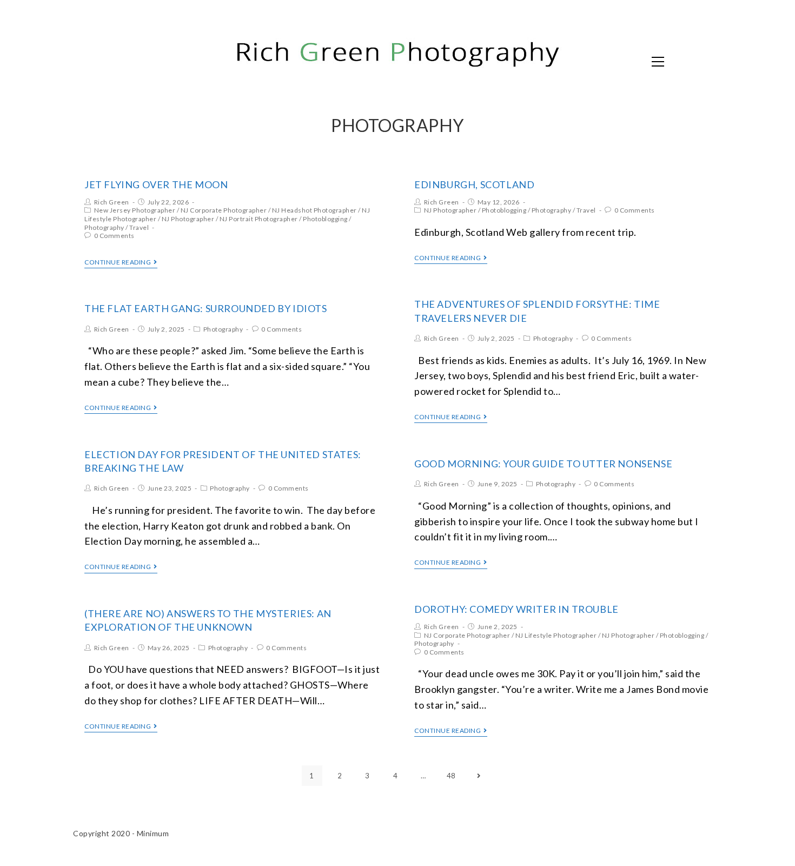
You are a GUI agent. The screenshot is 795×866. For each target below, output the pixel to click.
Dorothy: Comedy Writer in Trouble (516, 609)
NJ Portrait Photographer (259, 219)
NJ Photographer (188, 219)
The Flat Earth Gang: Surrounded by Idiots (205, 308)
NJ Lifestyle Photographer (556, 635)
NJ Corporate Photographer (224, 210)
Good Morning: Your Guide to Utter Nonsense (543, 464)
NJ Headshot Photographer (314, 210)
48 (451, 775)
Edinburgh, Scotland (474, 184)
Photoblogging (325, 219)
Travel (139, 227)
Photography (104, 227)
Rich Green (111, 202)
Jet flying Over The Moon (156, 184)
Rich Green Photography (189, 60)
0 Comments (114, 236)
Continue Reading (117, 262)
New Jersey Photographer (135, 210)
